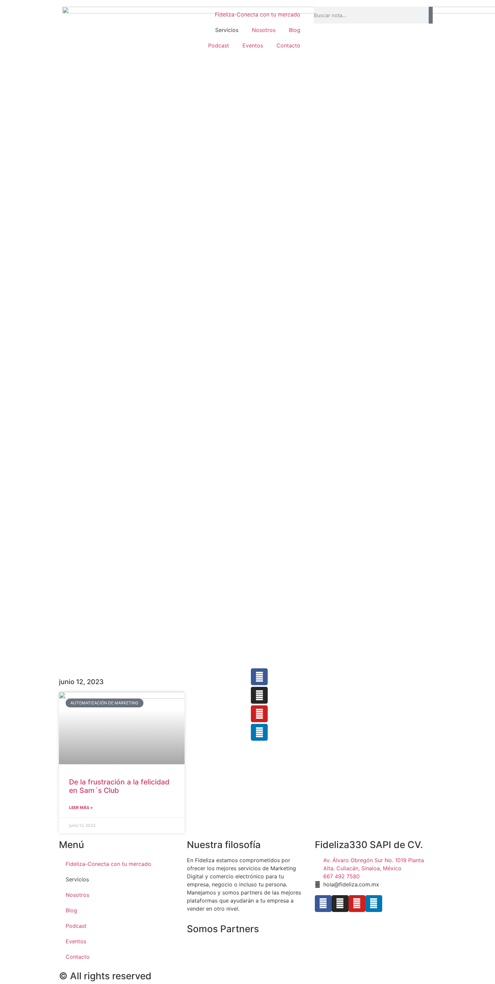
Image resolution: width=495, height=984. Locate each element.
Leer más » (81, 807)
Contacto (288, 45)
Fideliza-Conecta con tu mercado (257, 14)
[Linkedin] (373, 903)
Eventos (252, 45)
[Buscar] (431, 15)
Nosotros (263, 30)
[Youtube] (259, 713)
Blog (294, 30)
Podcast (218, 45)
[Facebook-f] (259, 676)
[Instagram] (259, 695)
